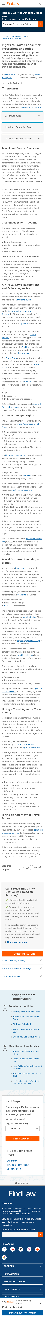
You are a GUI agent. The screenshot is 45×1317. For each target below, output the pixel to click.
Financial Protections (18, 1164)
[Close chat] (40, 1303)
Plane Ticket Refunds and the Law (26, 1030)
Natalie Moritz (10, 74)
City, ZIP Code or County (17, 1123)
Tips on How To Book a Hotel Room (26, 1052)
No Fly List (26, 347)
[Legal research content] (40, 1289)
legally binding (29, 617)
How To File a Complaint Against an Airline (27, 1067)
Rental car (8, 605)
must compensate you (21, 490)
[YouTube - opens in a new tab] (12, 1249)
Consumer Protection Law (11, 38)
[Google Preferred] (4, 1257)
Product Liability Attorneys (14, 960)
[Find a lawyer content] (40, 1273)
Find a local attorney (17, 942)
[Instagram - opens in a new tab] (29, 1249)
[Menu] (3, 3)
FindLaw (5, 36)
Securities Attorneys (11, 976)
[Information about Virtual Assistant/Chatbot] (21, 1307)
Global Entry (11, 358)
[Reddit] (37, 1249)
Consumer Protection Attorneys (16, 968)
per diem (27, 475)
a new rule (29, 381)
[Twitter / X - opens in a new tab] (20, 1249)
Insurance (12, 1160)
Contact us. (25, 1213)
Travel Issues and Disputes (19, 138)
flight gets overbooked (15, 455)
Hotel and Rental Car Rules (19, 127)
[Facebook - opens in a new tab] (4, 1249)
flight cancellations (31, 747)
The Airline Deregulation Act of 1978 (27, 1074)
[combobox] (22, 1128)
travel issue (20, 568)
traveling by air (23, 299)
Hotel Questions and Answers (26, 1011)
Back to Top (24, 1183)
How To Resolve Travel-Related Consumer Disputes (27, 1082)
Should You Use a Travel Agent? (27, 1037)
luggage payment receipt (28, 640)
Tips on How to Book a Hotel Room (26, 1017)
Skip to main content (22, 2)
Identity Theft (14, 1168)
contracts (21, 594)
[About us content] (40, 1266)
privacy (24, 323)
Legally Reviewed (13, 83)
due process (23, 353)
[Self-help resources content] (40, 1281)
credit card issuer (25, 655)
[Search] (40, 3)
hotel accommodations (30, 107)
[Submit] (40, 1234)
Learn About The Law (18, 36)
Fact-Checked (12, 88)
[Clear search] (36, 1128)
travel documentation (24, 744)
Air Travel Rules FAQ (22, 1024)
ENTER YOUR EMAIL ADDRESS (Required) (18, 1230)
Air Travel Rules (13, 115)
